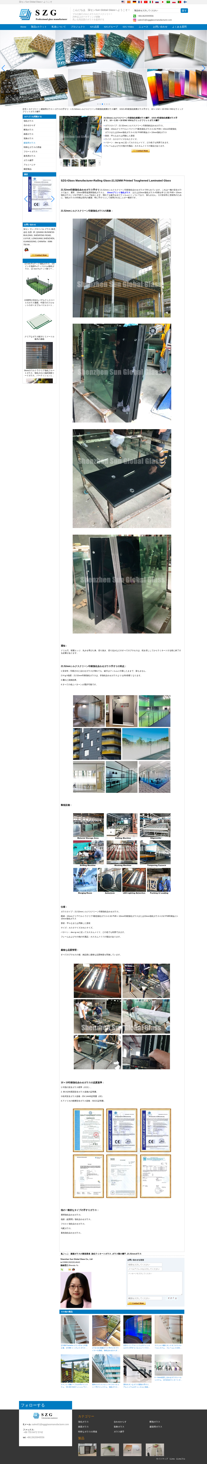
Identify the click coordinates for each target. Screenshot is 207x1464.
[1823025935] (65, 1269)
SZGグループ (111, 26)
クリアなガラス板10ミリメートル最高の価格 (39, 317)
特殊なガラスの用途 (32, 147)
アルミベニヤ (29, 165)
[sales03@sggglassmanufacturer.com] (69, 1269)
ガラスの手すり (62, 109)
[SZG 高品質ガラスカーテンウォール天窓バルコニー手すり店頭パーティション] (103, 68)
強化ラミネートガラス (101, 1254)
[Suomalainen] (185, 2)
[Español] (129, 2)
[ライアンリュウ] (26, 249)
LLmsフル (180, 1459)
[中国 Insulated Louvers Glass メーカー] (87, 1455)
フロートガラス (30, 151)
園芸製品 (28, 169)
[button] (97, 104)
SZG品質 (94, 26)
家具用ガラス (29, 156)
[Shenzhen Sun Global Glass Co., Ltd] (43, 20)
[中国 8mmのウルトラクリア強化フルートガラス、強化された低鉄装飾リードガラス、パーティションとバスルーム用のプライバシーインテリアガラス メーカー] (39, 348)
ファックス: (28, 1429)
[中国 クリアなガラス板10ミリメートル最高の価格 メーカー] (39, 314)
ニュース (143, 26)
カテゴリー (34, 109)
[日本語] (162, 2)
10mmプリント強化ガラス (118, 192)
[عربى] (168, 2)
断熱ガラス (29, 130)
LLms (172, 1459)
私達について (59, 26)
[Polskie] (174, 2)
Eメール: (27, 1424)
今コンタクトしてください (39, 255)
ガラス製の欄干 (119, 1254)
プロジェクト (78, 26)
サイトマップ (162, 1459)
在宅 (24, 109)
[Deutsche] (134, 2)
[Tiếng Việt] (145, 2)
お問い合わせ (160, 26)
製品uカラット (39, 26)
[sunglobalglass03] (62, 1269)
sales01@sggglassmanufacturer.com (155, 20)
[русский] (157, 2)
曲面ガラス (29, 134)
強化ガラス (29, 121)
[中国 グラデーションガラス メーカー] (132, 1455)
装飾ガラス (29, 138)
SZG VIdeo (128, 26)
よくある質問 (179, 26)
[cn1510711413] (73, 1269)
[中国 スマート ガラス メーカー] (155, 1455)
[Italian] (151, 2)
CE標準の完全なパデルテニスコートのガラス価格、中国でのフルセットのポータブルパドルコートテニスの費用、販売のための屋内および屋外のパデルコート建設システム (39, 282)
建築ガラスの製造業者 (80, 1254)
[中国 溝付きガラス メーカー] (110, 1455)
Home (23, 26)
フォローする (33, 1405)
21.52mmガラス (134, 1254)
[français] (140, 2)
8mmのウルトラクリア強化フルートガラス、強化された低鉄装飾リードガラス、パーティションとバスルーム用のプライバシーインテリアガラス (39, 353)
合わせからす (29, 125)
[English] (123, 2)
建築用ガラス (47, 109)
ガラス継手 (29, 160)
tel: (24, 1437)
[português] (179, 2)
